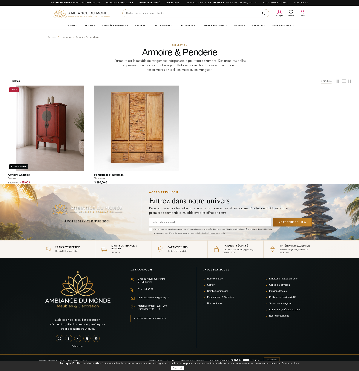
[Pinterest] (86, 338)
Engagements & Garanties (220, 297)
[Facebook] (68, 338)
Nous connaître (215, 278)
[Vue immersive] (349, 81)
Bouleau (12, 178)
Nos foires (301, 3)
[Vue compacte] (337, 81)
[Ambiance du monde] (82, 13)
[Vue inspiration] (343, 81)
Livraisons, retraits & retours (283, 278)
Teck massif (100, 178)
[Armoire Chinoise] (50, 128)
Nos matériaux (214, 303)
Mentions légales (278, 291)
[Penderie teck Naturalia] (136, 128)
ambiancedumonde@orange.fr (153, 297)
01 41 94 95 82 (215, 3)
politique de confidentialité (261, 229)
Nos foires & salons (279, 315)
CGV (173, 361)
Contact (211, 285)
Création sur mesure (217, 291)
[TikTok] (77, 338)
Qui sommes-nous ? (275, 3)
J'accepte (177, 368)
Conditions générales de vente (284, 309)
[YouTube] (96, 338)
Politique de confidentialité (282, 297)
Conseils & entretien (279, 285)
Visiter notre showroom (150, 318)
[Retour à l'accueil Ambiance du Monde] (77, 290)
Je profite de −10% (292, 222)
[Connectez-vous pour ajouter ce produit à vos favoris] (87, 90)
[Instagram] (59, 338)
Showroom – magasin (280, 303)
